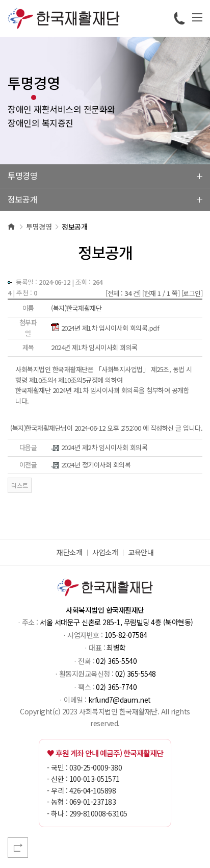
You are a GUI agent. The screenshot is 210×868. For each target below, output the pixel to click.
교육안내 (140, 552)
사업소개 (105, 552)
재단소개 (69, 552)
